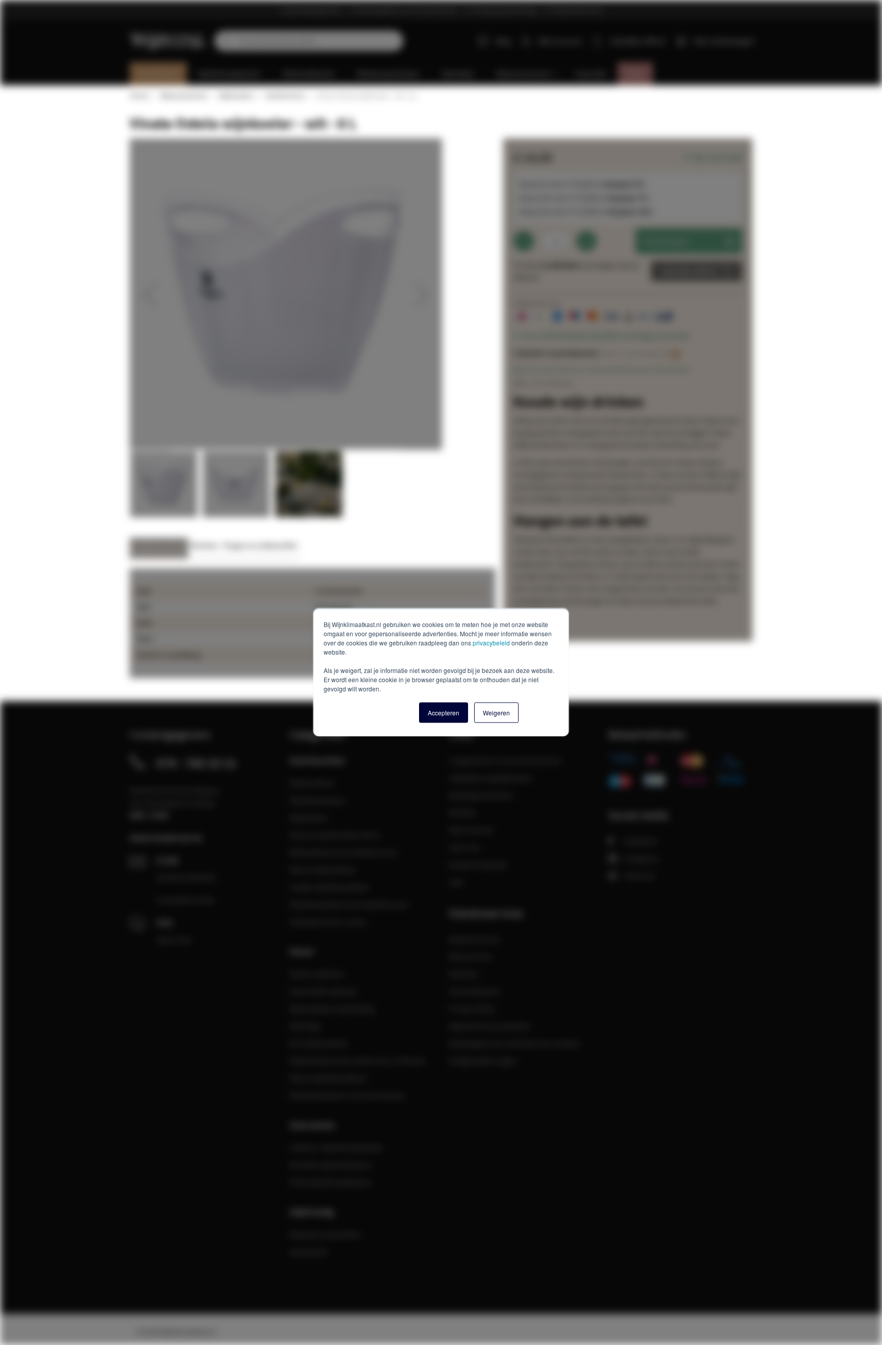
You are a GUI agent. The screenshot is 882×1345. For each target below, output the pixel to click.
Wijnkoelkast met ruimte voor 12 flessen (357, 1060)
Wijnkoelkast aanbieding (331, 1008)
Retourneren (471, 956)
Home (139, 95)
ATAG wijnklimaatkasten (330, 1182)
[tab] (159, 548)
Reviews (204, 545)
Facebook (640, 841)
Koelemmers (284, 95)
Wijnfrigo (305, 1026)
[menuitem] (158, 73)
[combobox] (308, 41)
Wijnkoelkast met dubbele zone (343, 852)
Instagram (641, 858)
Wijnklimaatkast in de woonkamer (347, 1095)
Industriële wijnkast (323, 991)
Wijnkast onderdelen (325, 1234)
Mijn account (560, 41)
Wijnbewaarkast (317, 800)
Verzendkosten (474, 991)
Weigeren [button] (496, 712)
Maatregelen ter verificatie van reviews (514, 1043)
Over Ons (464, 847)
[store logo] (168, 35)
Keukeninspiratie (478, 864)
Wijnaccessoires (183, 95)
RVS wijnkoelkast (318, 1043)
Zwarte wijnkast (316, 974)
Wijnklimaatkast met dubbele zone (348, 904)
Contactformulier (185, 900)
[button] (150, 294)
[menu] (445, 73)
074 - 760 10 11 (196, 763)
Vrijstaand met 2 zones (327, 922)
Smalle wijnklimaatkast (329, 887)
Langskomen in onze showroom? (505, 760)
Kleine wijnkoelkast (322, 869)
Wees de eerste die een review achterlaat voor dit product (601, 369)
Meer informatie (159, 545)
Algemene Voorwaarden (490, 1026)
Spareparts (308, 1251)
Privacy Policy (472, 1008)
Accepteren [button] (443, 712)
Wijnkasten (308, 817)
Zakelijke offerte (689, 271)
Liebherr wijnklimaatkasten (336, 1147)
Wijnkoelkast (311, 783)
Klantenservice (474, 939)
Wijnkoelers (236, 95)
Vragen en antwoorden (260, 545)
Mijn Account (471, 830)
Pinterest (639, 876)
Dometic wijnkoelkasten (330, 1165)
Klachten (464, 974)
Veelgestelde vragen (483, 1060)
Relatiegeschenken (481, 795)
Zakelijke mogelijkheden (491, 778)
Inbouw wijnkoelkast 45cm (334, 835)
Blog (503, 41)
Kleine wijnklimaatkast (327, 1078)
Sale (456, 882)
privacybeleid (491, 642)
